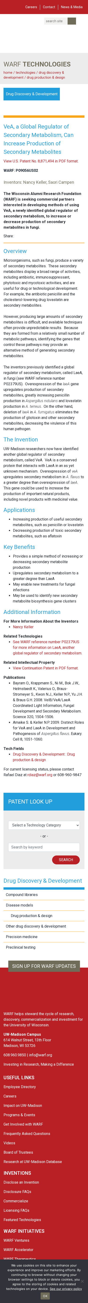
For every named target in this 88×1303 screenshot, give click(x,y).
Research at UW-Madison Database (33, 1162)
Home (8, 73)
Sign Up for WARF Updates (44, 966)
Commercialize (16, 1201)
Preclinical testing (20, 947)
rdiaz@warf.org (39, 775)
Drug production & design (46, 78)
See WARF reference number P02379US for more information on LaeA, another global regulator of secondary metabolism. (47, 647)
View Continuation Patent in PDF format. (45, 668)
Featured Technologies (22, 1220)
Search (66, 860)
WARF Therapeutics (20, 1259)
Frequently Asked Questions (27, 1133)
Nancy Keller (23, 627)
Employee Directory (20, 1087)
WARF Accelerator (18, 1250)
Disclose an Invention (21, 1182)
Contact (49, 7)
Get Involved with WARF (23, 1124)
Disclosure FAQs (17, 1191)
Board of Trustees (18, 1152)
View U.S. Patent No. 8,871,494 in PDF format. (41, 161)
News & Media (72, 7)
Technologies (25, 73)
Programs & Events (19, 1115)
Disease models (19, 905)
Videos (9, 1143)
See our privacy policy (66, 1289)
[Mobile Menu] (7, 6)
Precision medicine (22, 937)
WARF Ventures (16, 1240)
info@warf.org (40, 1055)
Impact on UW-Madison (23, 1105)
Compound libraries (22, 894)
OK (45, 1296)
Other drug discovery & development (36, 926)
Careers (31, 7)
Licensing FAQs (16, 1210)
